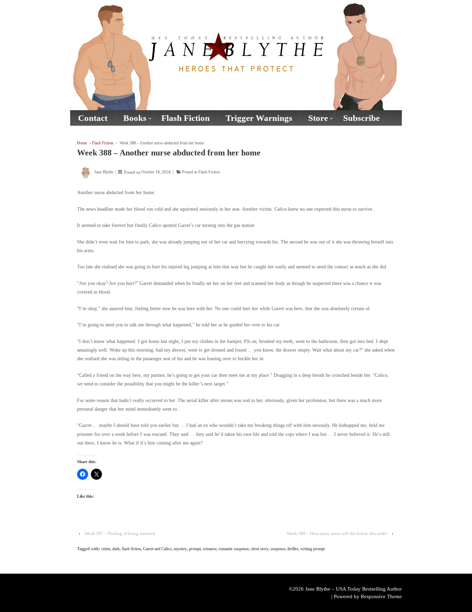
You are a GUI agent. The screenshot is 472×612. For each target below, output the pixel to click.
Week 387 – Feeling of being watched (120, 533)
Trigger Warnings (259, 118)
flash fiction (131, 548)
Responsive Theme (381, 596)
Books (135, 118)
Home (82, 143)
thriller (292, 548)
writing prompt (312, 548)
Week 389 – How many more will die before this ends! (337, 533)
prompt (195, 548)
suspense (278, 548)
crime (105, 548)
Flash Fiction (185, 118)
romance (210, 548)
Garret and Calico (157, 548)
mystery (180, 548)
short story (259, 548)
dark (116, 548)
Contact (92, 118)
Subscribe (361, 118)
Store (318, 118)
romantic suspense (234, 548)
